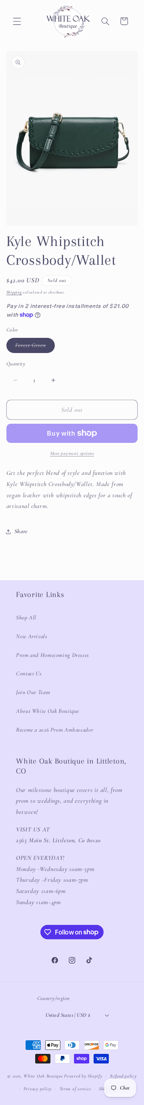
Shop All (26, 617)
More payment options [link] (72, 453)
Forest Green (35, 347)
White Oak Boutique (43, 1076)
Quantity (15, 363)
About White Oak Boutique (47, 710)
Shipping (14, 292)
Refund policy (123, 1076)
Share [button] (21, 531)
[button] (17, 21)
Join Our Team (33, 692)
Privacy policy (38, 1088)
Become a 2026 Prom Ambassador (54, 729)
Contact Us (29, 673)
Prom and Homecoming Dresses (52, 655)
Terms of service (75, 1088)
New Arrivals (32, 636)
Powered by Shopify (83, 1076)
